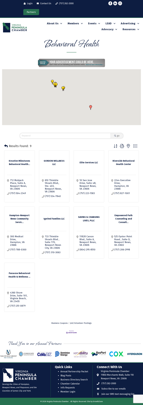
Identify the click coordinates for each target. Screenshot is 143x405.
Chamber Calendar (70, 383)
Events (92, 23)
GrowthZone (98, 401)
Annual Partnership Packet (74, 371)
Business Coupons (59, 323)
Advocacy (107, 29)
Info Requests (67, 387)
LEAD (109, 23)
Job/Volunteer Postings (81, 323)
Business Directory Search (74, 379)
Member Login (67, 391)
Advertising (128, 23)
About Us (52, 23)
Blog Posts (65, 375)
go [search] (118, 135)
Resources (129, 29)
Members (73, 23)
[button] (62, 88)
